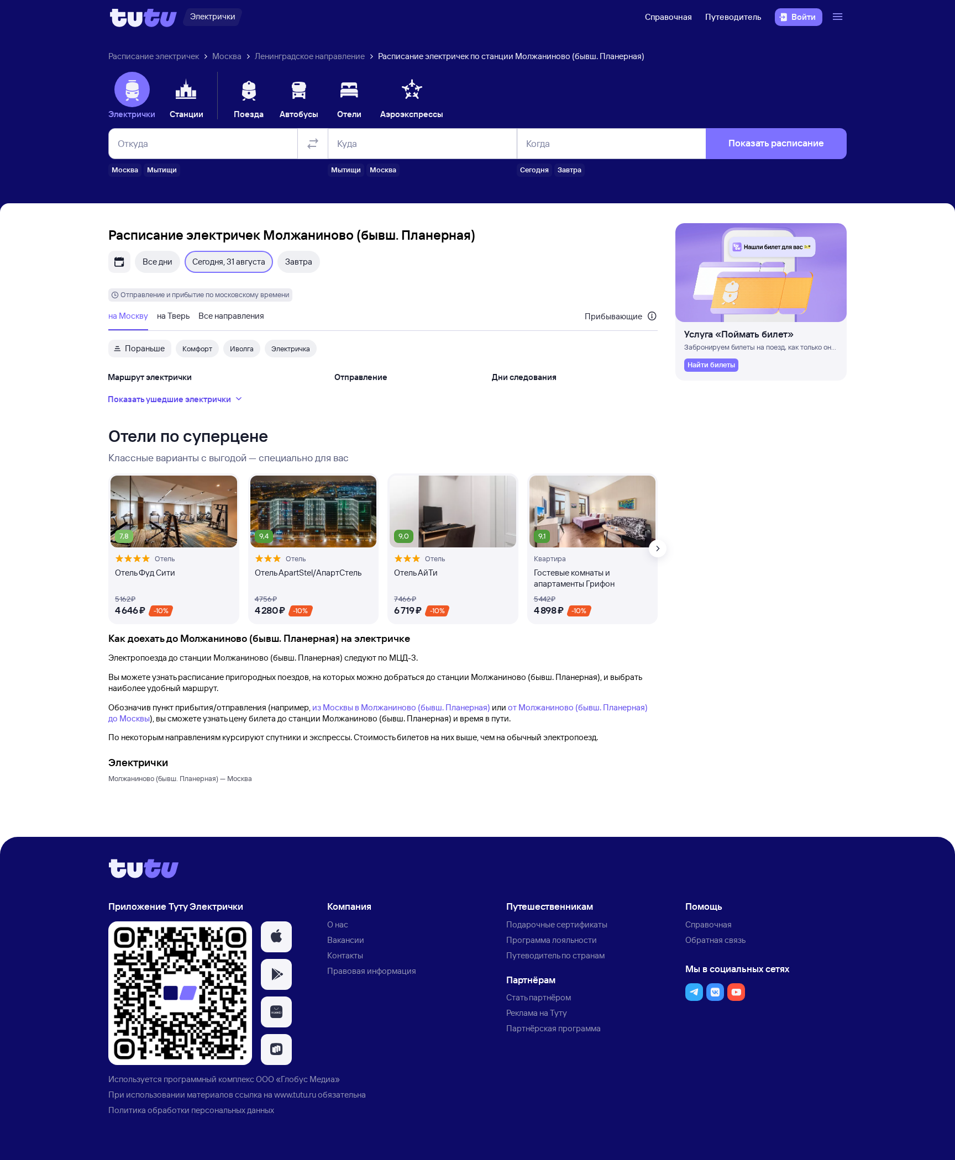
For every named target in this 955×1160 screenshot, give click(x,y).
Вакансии (345, 940)
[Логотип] (143, 17)
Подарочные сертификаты (556, 924)
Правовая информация (371, 971)
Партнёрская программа (553, 1028)
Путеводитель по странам (555, 955)
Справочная (668, 17)
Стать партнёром (538, 997)
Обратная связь (715, 940)
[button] (276, 936)
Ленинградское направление (310, 56)
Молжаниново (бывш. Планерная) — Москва (180, 778)
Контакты (345, 955)
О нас (337, 924)
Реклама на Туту (536, 1013)
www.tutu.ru (295, 1094)
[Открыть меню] (839, 17)
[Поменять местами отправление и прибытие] (312, 143)
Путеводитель (733, 17)
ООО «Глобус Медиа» (298, 1079)
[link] (711, 365)
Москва (227, 56)
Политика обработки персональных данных (191, 1110)
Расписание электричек (153, 56)
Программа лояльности (551, 940)
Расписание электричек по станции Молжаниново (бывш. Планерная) (511, 56)
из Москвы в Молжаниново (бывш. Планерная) (401, 707)
